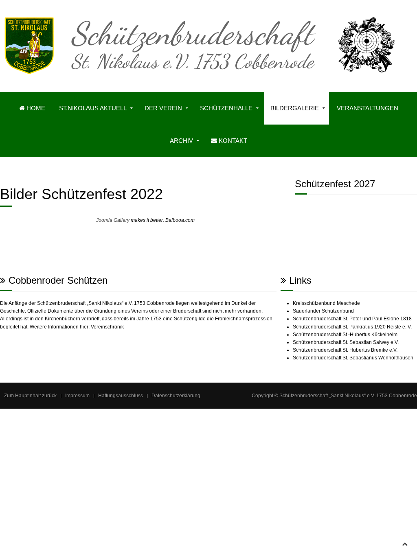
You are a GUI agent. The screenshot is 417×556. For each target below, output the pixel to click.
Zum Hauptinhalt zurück (30, 395)
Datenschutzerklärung (175, 395)
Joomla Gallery (112, 220)
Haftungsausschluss (120, 395)
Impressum (77, 395)
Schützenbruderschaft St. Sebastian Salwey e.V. (346, 342)
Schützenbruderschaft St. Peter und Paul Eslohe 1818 (352, 319)
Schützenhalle (226, 108)
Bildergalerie (294, 108)
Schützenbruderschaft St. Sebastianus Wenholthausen (353, 358)
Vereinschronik (107, 327)
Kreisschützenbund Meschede (326, 303)
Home (35, 108)
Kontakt (232, 140)
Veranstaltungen (367, 108)
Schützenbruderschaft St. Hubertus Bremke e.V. (345, 350)
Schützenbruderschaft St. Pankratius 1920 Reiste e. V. (352, 327)
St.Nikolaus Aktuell (93, 108)
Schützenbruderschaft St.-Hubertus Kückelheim (345, 334)
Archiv (181, 140)
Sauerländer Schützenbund (323, 311)
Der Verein (163, 108)
